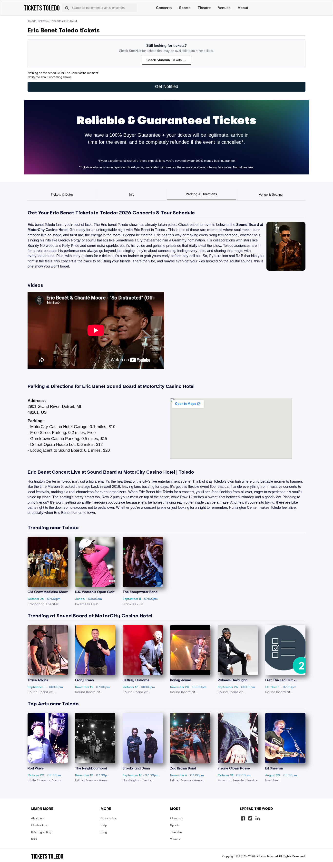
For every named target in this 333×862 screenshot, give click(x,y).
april (107, 486)
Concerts (164, 8)
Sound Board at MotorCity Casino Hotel (151, 386)
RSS (34, 839)
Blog (104, 832)
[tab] (62, 194)
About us (37, 818)
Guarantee (109, 818)
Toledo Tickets (37, 21)
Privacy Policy (41, 832)
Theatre (204, 8)
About (243, 8)
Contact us (39, 825)
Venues (224, 8)
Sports (184, 8)
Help (104, 825)
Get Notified (166, 86)
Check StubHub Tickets (167, 60)
